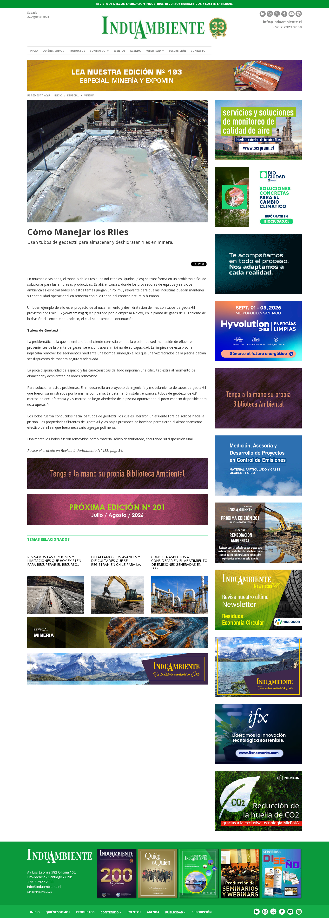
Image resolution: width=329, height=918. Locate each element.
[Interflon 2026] (258, 801)
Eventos (119, 50)
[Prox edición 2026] (258, 533)
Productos (77, 50)
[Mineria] (164, 75)
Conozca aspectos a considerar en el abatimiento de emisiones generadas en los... (179, 562)
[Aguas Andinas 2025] (258, 197)
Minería (89, 95)
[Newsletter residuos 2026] (258, 600)
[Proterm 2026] (258, 465)
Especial (73, 95)
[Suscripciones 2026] (258, 398)
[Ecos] (258, 264)
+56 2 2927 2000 (40, 882)
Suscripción (177, 50)
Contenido (98, 50)
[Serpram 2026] (258, 130)
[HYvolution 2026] (258, 331)
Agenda (135, 50)
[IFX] (258, 734)
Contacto (198, 50)
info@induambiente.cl (282, 21)
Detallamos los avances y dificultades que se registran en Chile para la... (116, 561)
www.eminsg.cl (75, 313)
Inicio (34, 50)
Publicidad (153, 50)
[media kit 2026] (258, 667)
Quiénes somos (53, 50)
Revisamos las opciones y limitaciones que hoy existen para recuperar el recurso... (54, 561)
